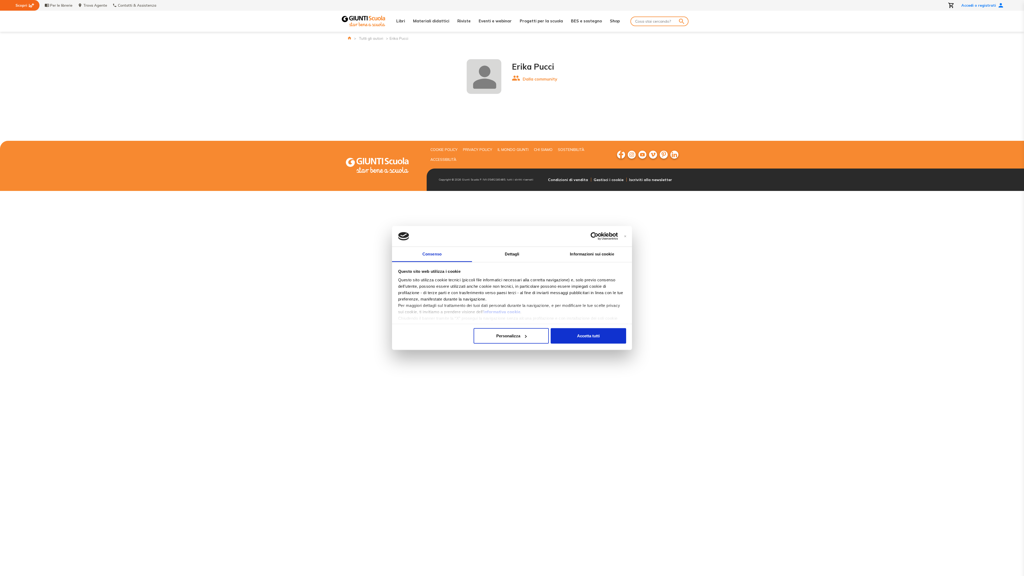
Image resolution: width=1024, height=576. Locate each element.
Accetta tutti (588, 336)
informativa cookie (501, 311)
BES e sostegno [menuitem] (586, 20)
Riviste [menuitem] (464, 20)
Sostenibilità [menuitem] (571, 149)
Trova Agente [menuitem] (95, 5)
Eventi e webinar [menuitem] (495, 20)
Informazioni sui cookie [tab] (592, 253)
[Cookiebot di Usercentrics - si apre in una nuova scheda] (594, 236)
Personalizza (508, 336)
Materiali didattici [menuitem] (431, 20)
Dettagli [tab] (512, 253)
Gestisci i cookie (608, 179)
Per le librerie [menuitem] (61, 5)
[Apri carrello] (951, 5)
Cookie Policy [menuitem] (444, 149)
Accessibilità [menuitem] (443, 159)
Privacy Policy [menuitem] (477, 149)
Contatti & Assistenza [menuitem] (137, 5)
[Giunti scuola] (383, 166)
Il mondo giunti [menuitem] (513, 149)
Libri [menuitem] (400, 20)
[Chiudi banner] (625, 236)
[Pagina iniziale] (349, 38)
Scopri (21, 5)
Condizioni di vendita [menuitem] (568, 179)
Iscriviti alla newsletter (650, 179)
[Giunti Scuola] (363, 21)
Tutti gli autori (371, 38)
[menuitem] (621, 155)
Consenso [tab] (432, 253)
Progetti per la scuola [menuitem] (541, 20)
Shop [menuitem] (615, 20)
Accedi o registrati (978, 5)
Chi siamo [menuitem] (543, 149)
